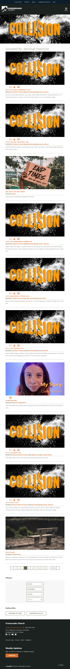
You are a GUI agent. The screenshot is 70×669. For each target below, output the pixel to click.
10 (46, 568)
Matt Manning (30, 92)
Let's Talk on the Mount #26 (17, 142)
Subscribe (12, 655)
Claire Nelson (11, 400)
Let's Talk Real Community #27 (18, 90)
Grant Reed (42, 298)
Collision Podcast (17, 92)
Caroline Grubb (47, 455)
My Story (23, 402)
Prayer (19, 554)
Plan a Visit (18, 2)
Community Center (44, 2)
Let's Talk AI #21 (12, 502)
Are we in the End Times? (15, 191)
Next (58, 568)
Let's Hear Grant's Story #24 (17, 296)
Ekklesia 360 (61, 665)
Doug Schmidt (43, 350)
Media (34, 2)
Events (27, 2)
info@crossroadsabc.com (14, 627)
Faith (14, 194)
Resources (15, 402)
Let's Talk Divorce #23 (14, 348)
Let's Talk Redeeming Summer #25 (19, 241)
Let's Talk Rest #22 (13, 453)
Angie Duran (35, 455)
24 (51, 568)
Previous (12, 568)
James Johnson (43, 92)
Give (54, 2)
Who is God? (10, 552)
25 (54, 568)
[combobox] (35, 584)
